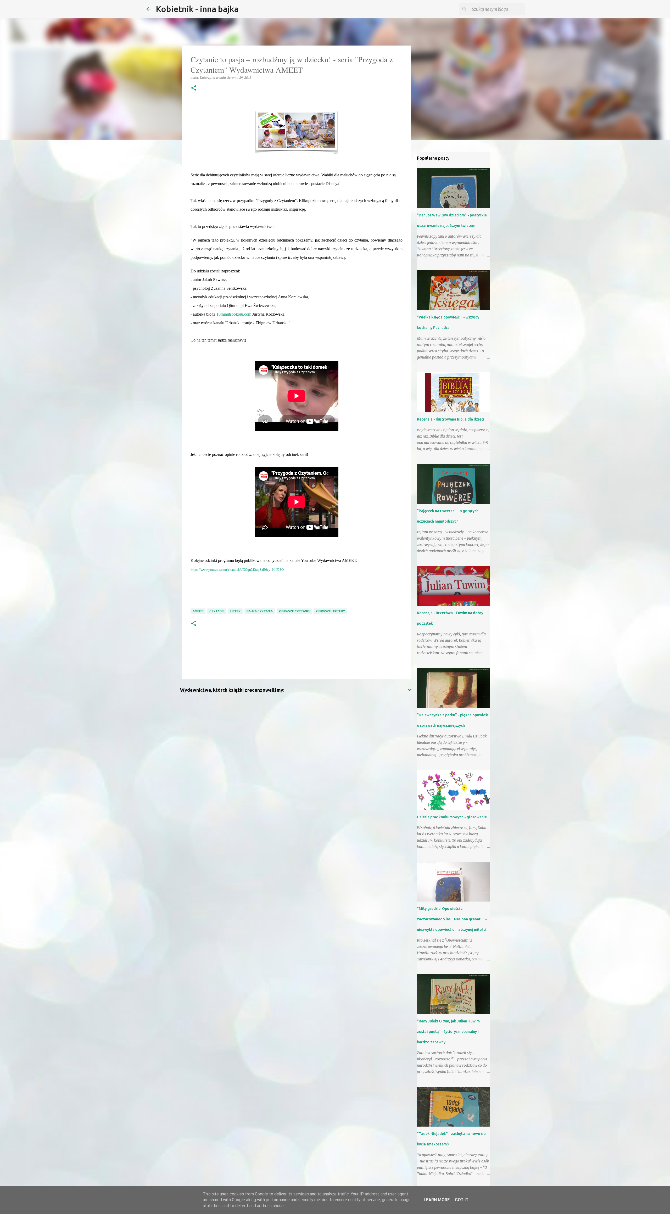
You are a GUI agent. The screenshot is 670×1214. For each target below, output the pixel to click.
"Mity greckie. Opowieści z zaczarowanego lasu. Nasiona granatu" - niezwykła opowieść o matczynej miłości (452, 919)
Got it (461, 1199)
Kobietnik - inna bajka (197, 9)
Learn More (437, 1199)
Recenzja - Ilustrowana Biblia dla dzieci (450, 419)
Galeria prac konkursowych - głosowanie (452, 817)
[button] (194, 88)
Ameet (198, 611)
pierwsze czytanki (294, 611)
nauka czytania (260, 611)
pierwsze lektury (330, 611)
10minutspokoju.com (233, 314)
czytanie (216, 611)
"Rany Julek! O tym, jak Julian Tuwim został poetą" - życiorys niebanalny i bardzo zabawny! (448, 1031)
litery (235, 611)
